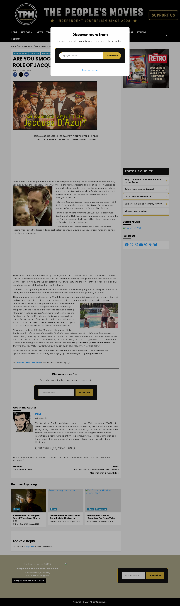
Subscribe (112, 55)
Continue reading (90, 70)
